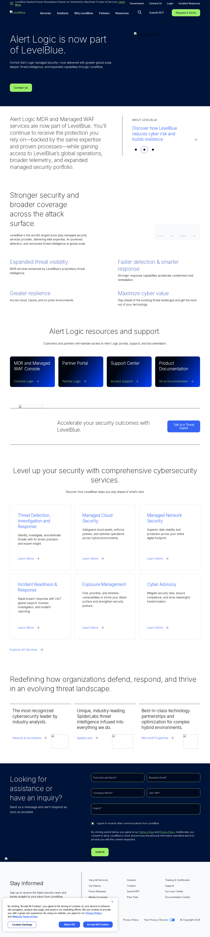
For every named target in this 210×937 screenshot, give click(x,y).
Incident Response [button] (189, 3)
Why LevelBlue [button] (83, 13)
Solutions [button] (62, 13)
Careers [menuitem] (131, 880)
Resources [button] (122, 13)
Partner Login (71, 381)
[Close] (112, 901)
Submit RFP (156, 12)
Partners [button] (104, 13)
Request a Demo (186, 12)
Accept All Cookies (98, 924)
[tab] (135, 149)
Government (137, 3)
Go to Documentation (173, 381)
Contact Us (155, 3)
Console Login (23, 381)
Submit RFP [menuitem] (133, 891)
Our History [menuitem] (95, 885)
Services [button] (45, 13)
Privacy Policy (167, 832)
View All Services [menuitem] (98, 880)
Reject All (69, 924)
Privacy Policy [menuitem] (131, 919)
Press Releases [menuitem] (97, 891)
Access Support (122, 381)
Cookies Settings (22, 924)
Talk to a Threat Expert (183, 426)
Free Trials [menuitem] (132, 897)
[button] (139, 12)
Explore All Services (23, 649)
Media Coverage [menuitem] (98, 897)
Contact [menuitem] (131, 885)
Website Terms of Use (25, 916)
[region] (60, 914)
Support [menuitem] (169, 885)
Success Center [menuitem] (174, 891)
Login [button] (170, 3)
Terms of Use (146, 832)
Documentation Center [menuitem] (177, 897)
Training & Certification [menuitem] (177, 880)
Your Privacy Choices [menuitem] (156, 919)
